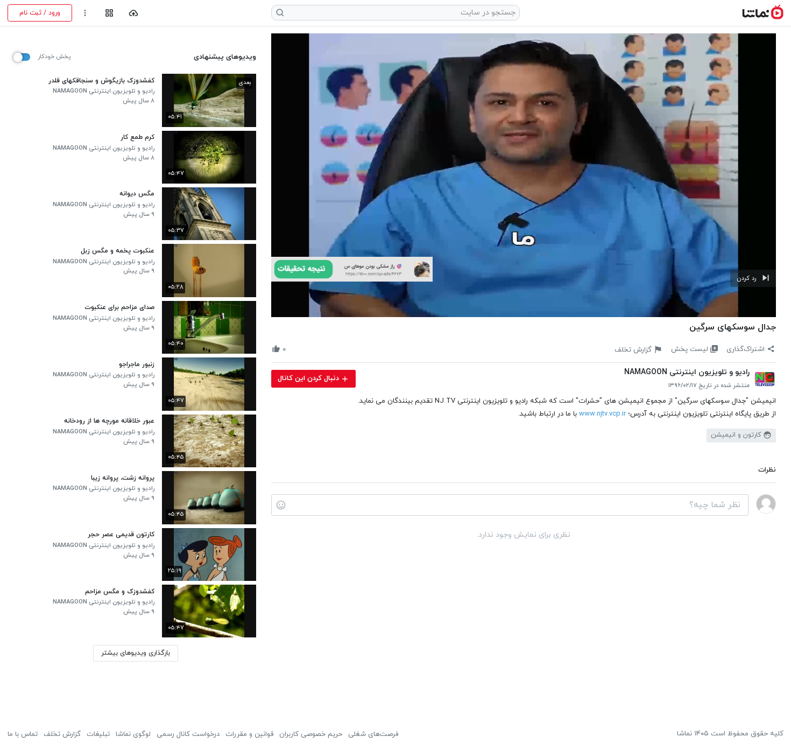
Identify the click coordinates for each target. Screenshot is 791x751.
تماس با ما (23, 734)
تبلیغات (98, 734)
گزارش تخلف (62, 734)
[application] (523, 175)
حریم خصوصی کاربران (310, 734)
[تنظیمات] (85, 13)
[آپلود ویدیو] (133, 13)
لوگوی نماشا (133, 734)
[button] (753, 278)
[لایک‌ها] (294, 349)
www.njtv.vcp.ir (602, 414)
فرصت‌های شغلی (373, 734)
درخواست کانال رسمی (188, 734)
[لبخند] (281, 505)
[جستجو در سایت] (280, 12)
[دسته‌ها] (109, 13)
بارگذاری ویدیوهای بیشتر (135, 653)
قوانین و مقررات (249, 734)
